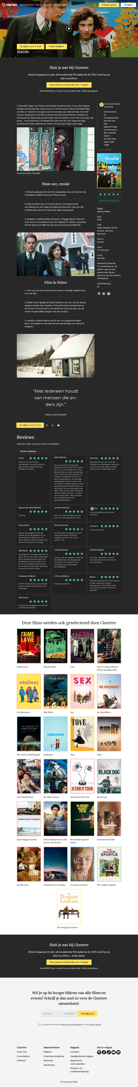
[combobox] (95, 4)
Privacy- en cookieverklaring (79, 1070)
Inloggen (128, 5)
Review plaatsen (28, 451)
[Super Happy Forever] (29, 818)
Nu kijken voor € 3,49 (30, 46)
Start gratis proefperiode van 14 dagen (69, 85)
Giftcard (21, 1060)
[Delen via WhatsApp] (52, 425)
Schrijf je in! (87, 1013)
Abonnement (27, 5)
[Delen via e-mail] (58, 425)
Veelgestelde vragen (81, 1056)
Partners (48, 1060)
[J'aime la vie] (29, 646)
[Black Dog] (109, 776)
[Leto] (82, 646)
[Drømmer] (56, 733)
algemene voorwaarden (71, 1025)
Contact (74, 1052)
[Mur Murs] (56, 691)
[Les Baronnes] (29, 691)
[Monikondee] (56, 646)
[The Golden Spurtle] (109, 864)
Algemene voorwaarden (77, 1062)
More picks (105, 150)
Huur (38, 5)
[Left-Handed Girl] (29, 776)
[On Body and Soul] (82, 864)
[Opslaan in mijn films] (71, 46)
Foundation (23, 1056)
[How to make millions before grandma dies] (109, 646)
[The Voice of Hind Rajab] (29, 733)
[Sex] (82, 691)
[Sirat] (109, 733)
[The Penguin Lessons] (69, 906)
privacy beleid (95, 1025)
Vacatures (49, 1065)
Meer (65, 5)
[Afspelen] (69, 28)
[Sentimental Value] (109, 818)
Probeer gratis (109, 5)
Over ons (22, 1052)
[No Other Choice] (56, 776)
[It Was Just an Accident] (56, 864)
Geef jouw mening (108, 201)
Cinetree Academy (54, 1056)
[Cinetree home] (9, 5)
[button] (95, 5)
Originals (47, 5)
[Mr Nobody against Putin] (82, 818)
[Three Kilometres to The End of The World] (56, 818)
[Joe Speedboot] (109, 691)
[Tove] (82, 733)
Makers (48, 1052)
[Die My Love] (29, 864)
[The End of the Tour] (82, 776)
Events (57, 5)
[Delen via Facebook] (46, 425)
